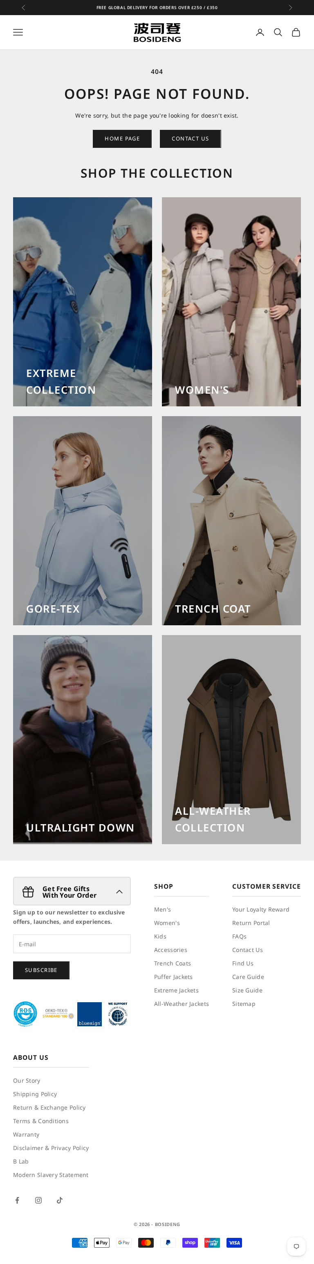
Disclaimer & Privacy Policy (51, 1148)
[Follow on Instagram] (38, 1200)
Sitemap (244, 1004)
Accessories (170, 950)
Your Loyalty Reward (260, 909)
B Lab (21, 1161)
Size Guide (247, 990)
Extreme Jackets (176, 990)
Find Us (242, 963)
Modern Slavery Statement (51, 1175)
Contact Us (247, 950)
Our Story (26, 1080)
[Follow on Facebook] (17, 1200)
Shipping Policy (35, 1094)
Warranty (26, 1134)
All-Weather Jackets (181, 1004)
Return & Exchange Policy (49, 1107)
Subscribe (41, 970)
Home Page (122, 138)
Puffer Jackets (173, 977)
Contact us (190, 138)
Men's (162, 909)
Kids (160, 936)
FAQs (239, 936)
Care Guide (248, 977)
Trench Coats (172, 963)
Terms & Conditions (41, 1121)
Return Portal (251, 923)
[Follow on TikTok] (60, 1200)
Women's (167, 923)
